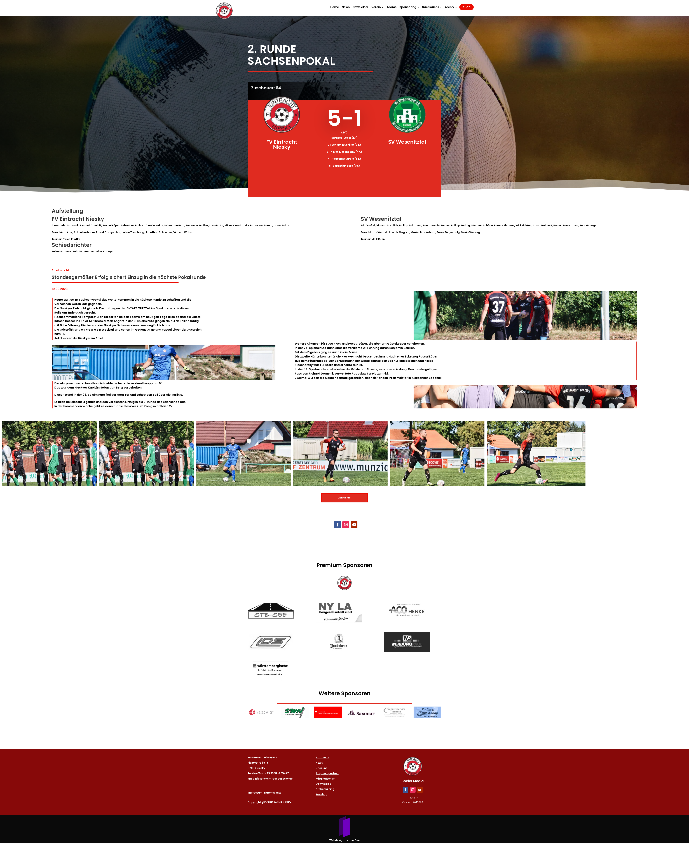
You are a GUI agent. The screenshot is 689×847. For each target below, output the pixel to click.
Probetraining (325, 789)
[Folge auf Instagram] (345, 524)
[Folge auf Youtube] (354, 524)
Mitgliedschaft (326, 778)
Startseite (322, 757)
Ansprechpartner (327, 773)
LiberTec (354, 840)
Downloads (323, 784)
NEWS (319, 762)
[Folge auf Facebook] (337, 524)
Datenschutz (272, 792)
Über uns (321, 768)
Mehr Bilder (344, 497)
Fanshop (321, 794)
